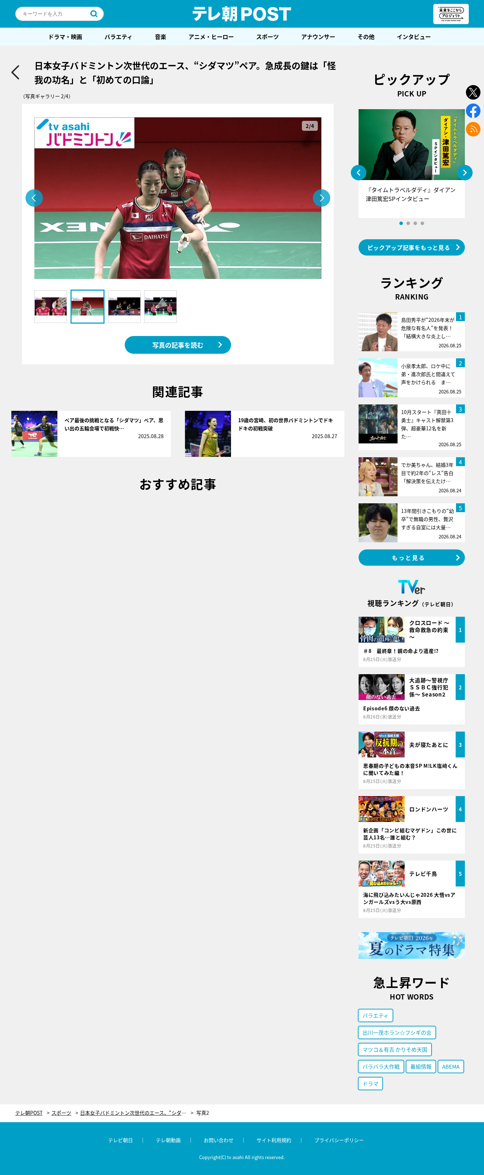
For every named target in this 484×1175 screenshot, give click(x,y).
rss (473, 129)
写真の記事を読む (177, 344)
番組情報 (421, 1066)
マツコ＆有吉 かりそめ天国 (394, 1049)
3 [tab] (415, 223)
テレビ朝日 (120, 1139)
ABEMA (451, 1066)
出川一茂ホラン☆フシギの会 (397, 1032)
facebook (473, 110)
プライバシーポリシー (339, 1139)
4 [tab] (422, 223)
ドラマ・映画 (65, 36)
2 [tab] (408, 223)
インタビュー (414, 36)
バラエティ (119, 36)
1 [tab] (401, 223)
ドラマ (370, 1083)
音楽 (160, 36)
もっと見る (409, 557)
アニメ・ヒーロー (211, 36)
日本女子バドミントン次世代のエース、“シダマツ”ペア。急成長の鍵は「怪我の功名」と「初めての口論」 (136, 1113)
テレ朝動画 (168, 1139)
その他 (366, 36)
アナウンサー (318, 36)
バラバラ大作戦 (381, 1066)
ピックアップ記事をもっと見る (408, 247)
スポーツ (267, 36)
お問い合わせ (218, 1139)
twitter (473, 92)
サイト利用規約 (274, 1139)
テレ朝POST (242, 14)
